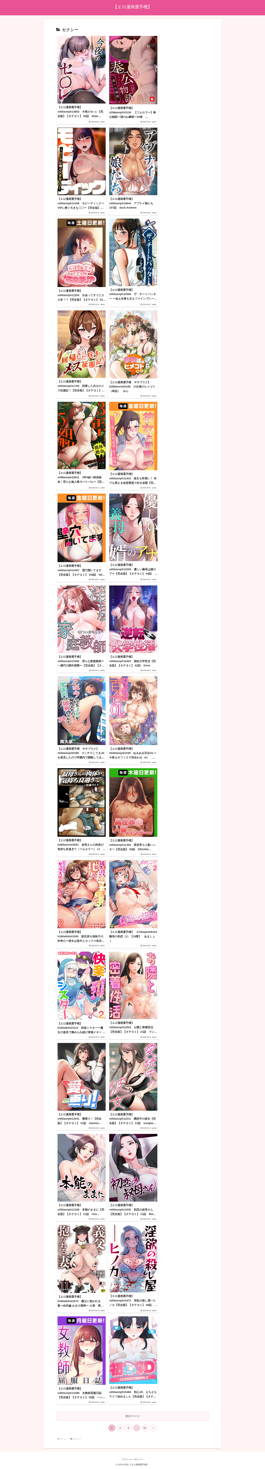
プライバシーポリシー (132, 1459)
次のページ (132, 1416)
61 (145, 1428)
